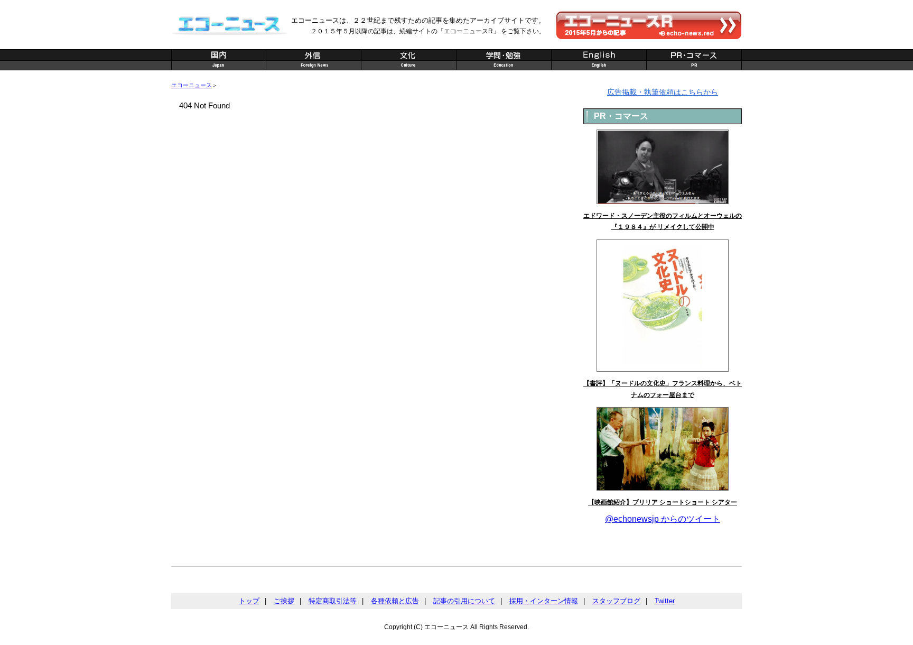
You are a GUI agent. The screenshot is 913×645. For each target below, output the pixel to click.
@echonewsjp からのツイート (662, 518)
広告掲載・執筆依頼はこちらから (662, 92)
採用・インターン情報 (543, 601)
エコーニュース (191, 85)
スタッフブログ (616, 601)
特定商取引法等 (333, 601)
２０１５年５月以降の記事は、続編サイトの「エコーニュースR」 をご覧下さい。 (428, 31)
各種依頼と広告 (395, 601)
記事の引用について (464, 601)
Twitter (665, 601)
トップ (249, 601)
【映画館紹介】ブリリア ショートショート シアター (662, 502)
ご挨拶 (284, 601)
